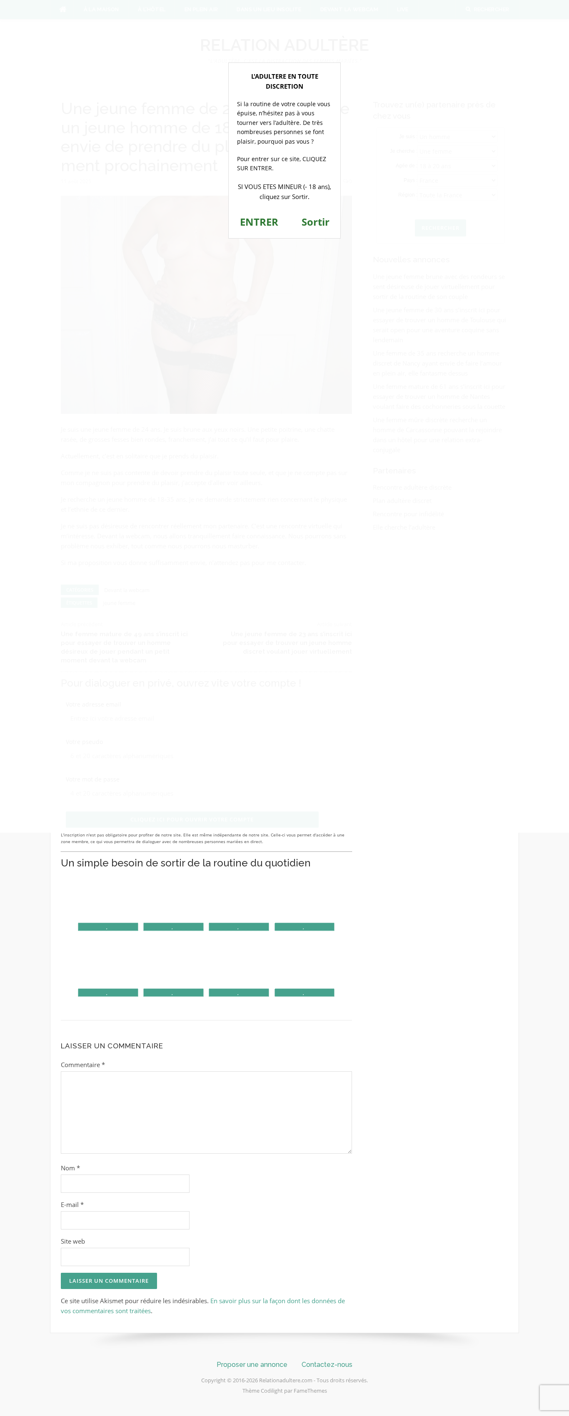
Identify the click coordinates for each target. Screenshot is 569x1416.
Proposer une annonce (252, 1365)
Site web (73, 1241)
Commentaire (83, 1064)
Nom (70, 1168)
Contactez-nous (327, 1365)
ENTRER (259, 222)
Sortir (315, 222)
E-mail (72, 1204)
